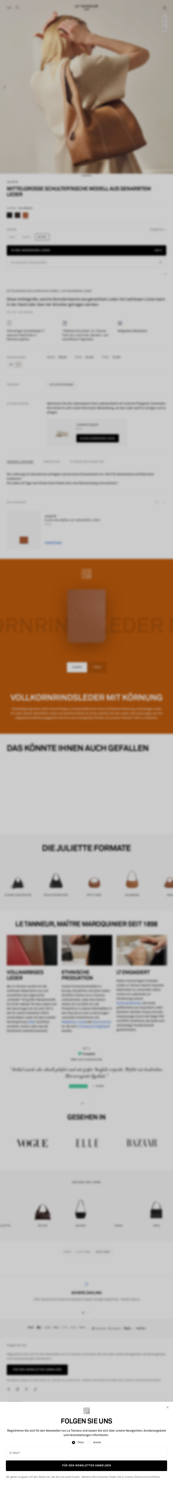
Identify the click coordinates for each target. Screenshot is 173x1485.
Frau (81, 1442)
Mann (97, 1442)
